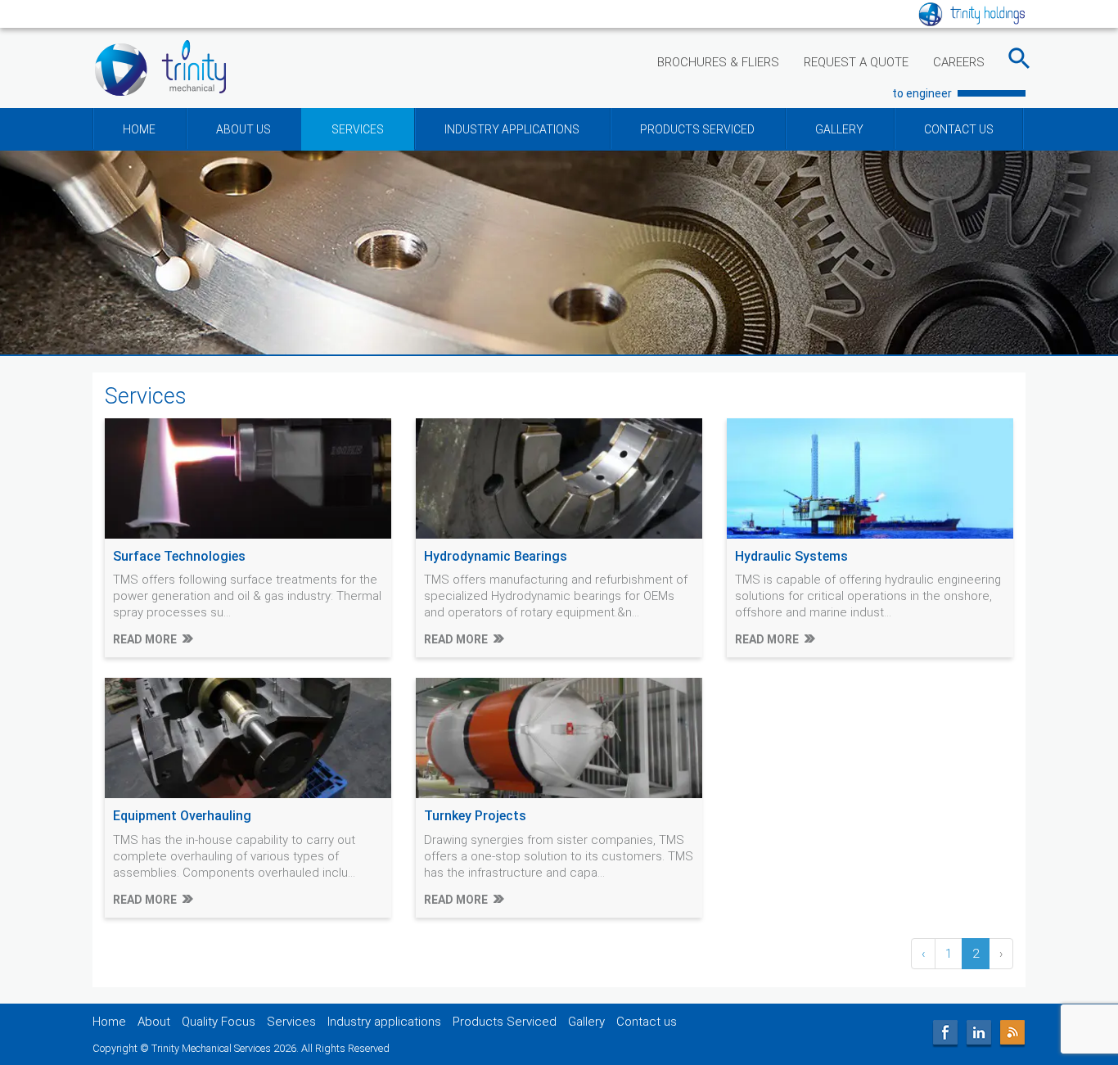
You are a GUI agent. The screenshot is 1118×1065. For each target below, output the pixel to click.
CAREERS (959, 62)
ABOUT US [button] (243, 129)
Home (109, 1021)
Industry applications (384, 1021)
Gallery (586, 1021)
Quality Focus (218, 1021)
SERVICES (357, 129)
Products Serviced (505, 1021)
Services (291, 1021)
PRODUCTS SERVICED (697, 129)
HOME (139, 129)
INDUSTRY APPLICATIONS (511, 129)
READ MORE (145, 639)
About (153, 1021)
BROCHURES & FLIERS (718, 62)
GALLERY (839, 129)
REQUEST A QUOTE (856, 62)
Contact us (646, 1021)
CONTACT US (959, 129)
